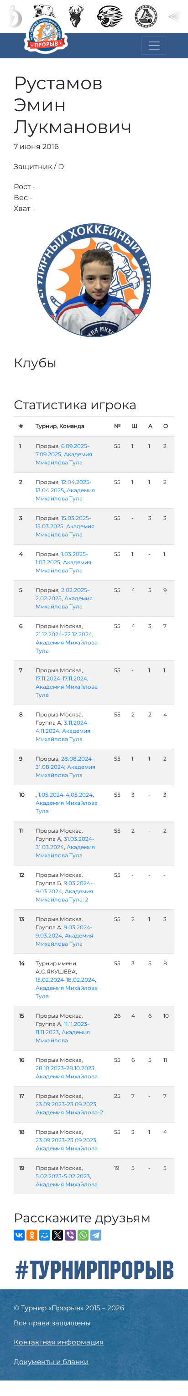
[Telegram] (95, 1235)
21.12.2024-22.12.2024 (64, 634)
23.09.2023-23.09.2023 (66, 1104)
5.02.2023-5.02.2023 (63, 1176)
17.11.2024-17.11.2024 (61, 678)
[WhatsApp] (83, 1235)
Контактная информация (59, 1342)
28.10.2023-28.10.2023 (65, 1068)
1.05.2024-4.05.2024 (65, 794)
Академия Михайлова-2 (69, 1112)
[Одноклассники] (31, 1235)
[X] (57, 1235)
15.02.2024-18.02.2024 (65, 979)
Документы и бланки (51, 1361)
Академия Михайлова (67, 1076)
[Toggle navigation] (154, 45)
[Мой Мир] (44, 1235)
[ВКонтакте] (19, 1235)
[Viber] (70, 1235)
